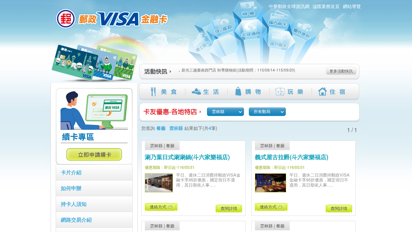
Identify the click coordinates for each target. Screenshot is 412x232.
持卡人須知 (74, 204)
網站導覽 (352, 6)
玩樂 (290, 91)
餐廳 (170, 145)
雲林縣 (156, 145)
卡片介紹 (71, 172)
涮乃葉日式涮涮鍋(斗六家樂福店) (187, 157)
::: (53, 44)
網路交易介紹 (76, 219)
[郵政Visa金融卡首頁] (113, 18)
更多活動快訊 (341, 70)
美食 (164, 91)
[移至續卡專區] (94, 163)
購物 (248, 91)
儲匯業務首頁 (326, 6)
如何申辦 (71, 188)
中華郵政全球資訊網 (289, 6)
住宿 (333, 91)
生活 (206, 91)
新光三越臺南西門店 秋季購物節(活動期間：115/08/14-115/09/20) (238, 69)
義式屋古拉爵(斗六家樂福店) (291, 157)
